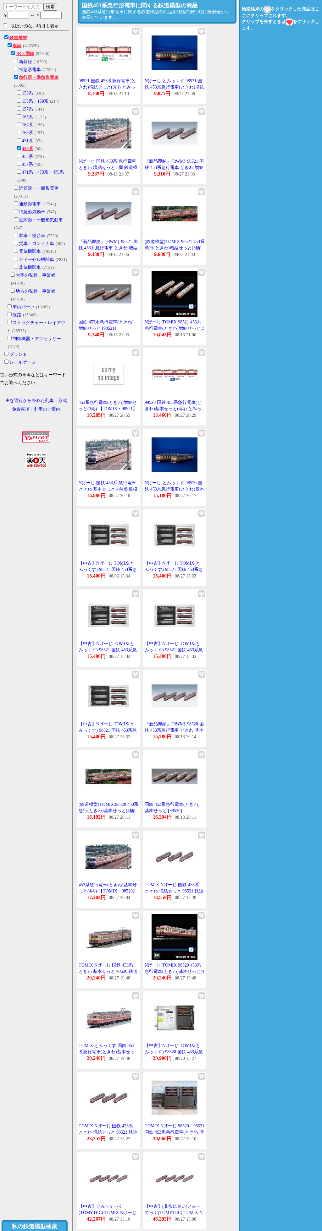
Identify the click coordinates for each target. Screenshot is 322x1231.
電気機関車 (30, 251)
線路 (17, 314)
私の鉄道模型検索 (34, 1226)
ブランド (18, 354)
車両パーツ (24, 307)
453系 (27, 148)
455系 (27, 156)
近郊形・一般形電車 (38, 188)
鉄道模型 (18, 37)
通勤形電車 (30, 204)
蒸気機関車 (30, 267)
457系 (27, 164)
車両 (17, 45)
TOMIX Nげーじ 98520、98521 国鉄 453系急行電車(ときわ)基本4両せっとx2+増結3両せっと (174, 1132)
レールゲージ (22, 362)
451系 (27, 140)
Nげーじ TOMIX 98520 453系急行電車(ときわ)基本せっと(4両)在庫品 (174, 971)
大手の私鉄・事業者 (35, 275)
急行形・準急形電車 (38, 77)
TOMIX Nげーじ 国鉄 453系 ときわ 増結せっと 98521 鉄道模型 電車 (174, 890)
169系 (27, 132)
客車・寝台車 (32, 235)
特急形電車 (30, 69)
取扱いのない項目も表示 (34, 26)
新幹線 (25, 61)
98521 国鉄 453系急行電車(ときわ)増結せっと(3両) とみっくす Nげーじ (107, 87)
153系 (27, 93)
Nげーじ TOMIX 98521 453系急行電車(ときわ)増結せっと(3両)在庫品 (174, 328)
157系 (27, 109)
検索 (50, 6)
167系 (27, 124)
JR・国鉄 (25, 53)
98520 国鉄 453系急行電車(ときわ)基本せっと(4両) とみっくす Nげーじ (173, 408)
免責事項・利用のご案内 (36, 409)
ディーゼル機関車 (36, 259)
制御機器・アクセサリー (37, 338)
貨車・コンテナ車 (36, 243)
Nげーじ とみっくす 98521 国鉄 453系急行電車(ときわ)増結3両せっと (174, 87)
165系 (27, 117)
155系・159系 (35, 101)
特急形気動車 (32, 211)
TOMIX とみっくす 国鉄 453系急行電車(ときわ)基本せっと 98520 (107, 1051)
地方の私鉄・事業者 (35, 291)
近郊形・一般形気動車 (41, 220)
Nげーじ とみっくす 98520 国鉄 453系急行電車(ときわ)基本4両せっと (174, 488)
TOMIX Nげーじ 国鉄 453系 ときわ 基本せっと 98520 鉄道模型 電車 (108, 971)
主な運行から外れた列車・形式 (36, 400)
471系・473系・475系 (43, 172)
